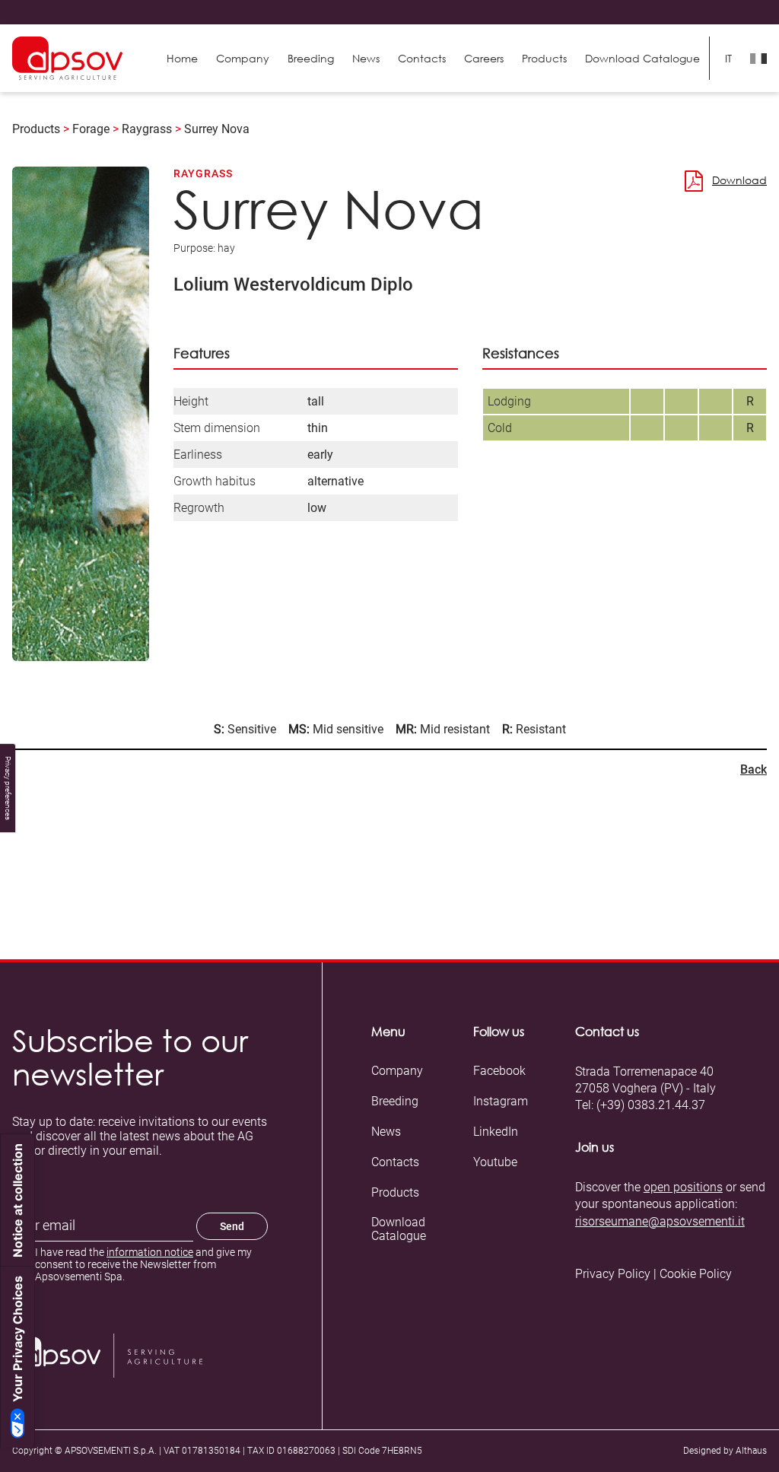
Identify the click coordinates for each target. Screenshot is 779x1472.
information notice (150, 1252)
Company (242, 58)
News (366, 58)
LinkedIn (495, 1132)
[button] (544, 58)
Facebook (499, 1071)
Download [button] (739, 180)
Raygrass (147, 129)
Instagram (500, 1101)
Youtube (495, 1162)
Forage (91, 129)
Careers (484, 58)
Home (182, 58)
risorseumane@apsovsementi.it (660, 1221)
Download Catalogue (398, 1229)
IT (728, 58)
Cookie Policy (696, 1274)
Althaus (751, 1450)
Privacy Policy (612, 1274)
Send (232, 1226)
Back (753, 769)
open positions (683, 1187)
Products (36, 129)
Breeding (311, 58)
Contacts (422, 58)
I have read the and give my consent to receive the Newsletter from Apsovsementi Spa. (143, 1264)
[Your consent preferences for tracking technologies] (7, 788)
